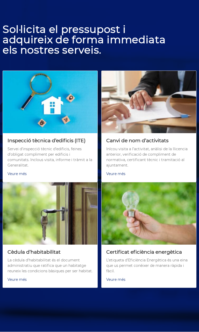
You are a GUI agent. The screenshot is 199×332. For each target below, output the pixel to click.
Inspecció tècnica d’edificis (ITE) (47, 141)
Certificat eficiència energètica (144, 252)
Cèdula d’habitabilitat (34, 252)
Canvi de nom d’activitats (137, 141)
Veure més (17, 173)
